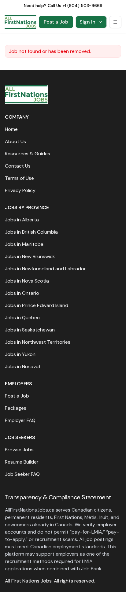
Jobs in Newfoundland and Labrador (45, 268)
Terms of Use (19, 178)
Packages (15, 408)
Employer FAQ (20, 420)
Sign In (87, 22)
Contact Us (18, 166)
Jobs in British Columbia (31, 232)
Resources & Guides (27, 153)
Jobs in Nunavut (23, 366)
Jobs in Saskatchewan (30, 330)
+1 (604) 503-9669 (82, 5)
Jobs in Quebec (22, 317)
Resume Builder (22, 462)
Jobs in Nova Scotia (27, 281)
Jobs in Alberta (22, 219)
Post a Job (56, 22)
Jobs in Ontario (22, 293)
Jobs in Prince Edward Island (36, 305)
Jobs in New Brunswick (30, 256)
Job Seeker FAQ (22, 474)
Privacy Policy (20, 190)
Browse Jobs (19, 449)
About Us (15, 141)
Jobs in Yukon (20, 354)
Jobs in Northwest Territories (37, 342)
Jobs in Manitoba (24, 244)
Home (11, 129)
